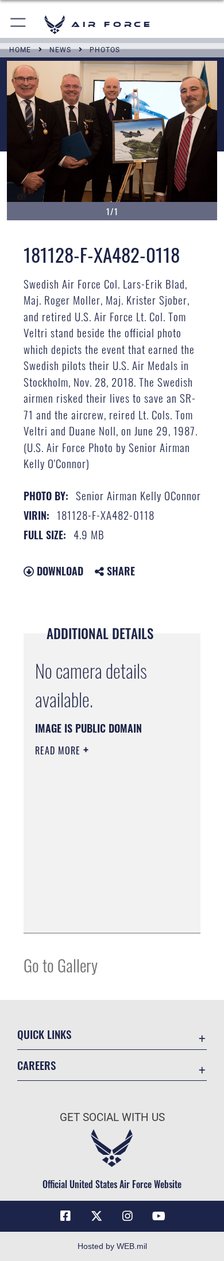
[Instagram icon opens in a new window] (127, 1216)
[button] (18, 24)
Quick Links (44, 1034)
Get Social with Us (112, 1117)
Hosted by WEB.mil (112, 1246)
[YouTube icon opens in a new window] (158, 1216)
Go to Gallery (61, 964)
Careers (36, 1065)
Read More (59, 750)
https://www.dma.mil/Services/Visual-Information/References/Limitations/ (105, 912)
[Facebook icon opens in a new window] (65, 1216)
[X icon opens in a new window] (96, 1216)
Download (58, 570)
